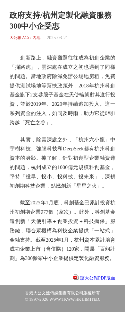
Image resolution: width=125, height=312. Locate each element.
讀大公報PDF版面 (97, 278)
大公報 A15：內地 (25, 38)
